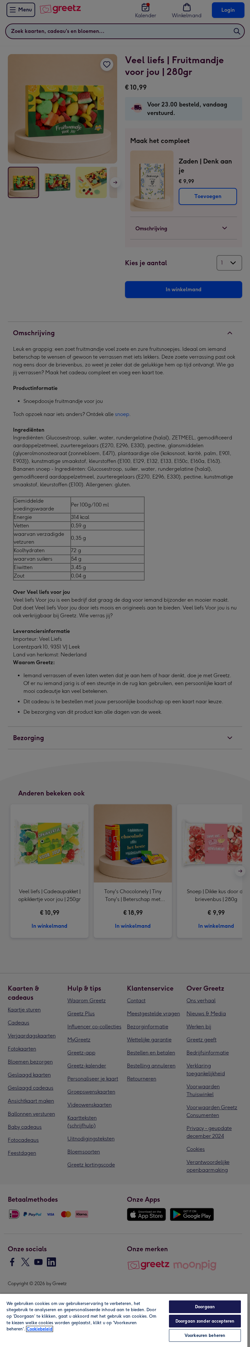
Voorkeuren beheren (205, 1335)
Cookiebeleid (39, 1328)
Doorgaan (205, 1306)
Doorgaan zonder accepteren (204, 1321)
